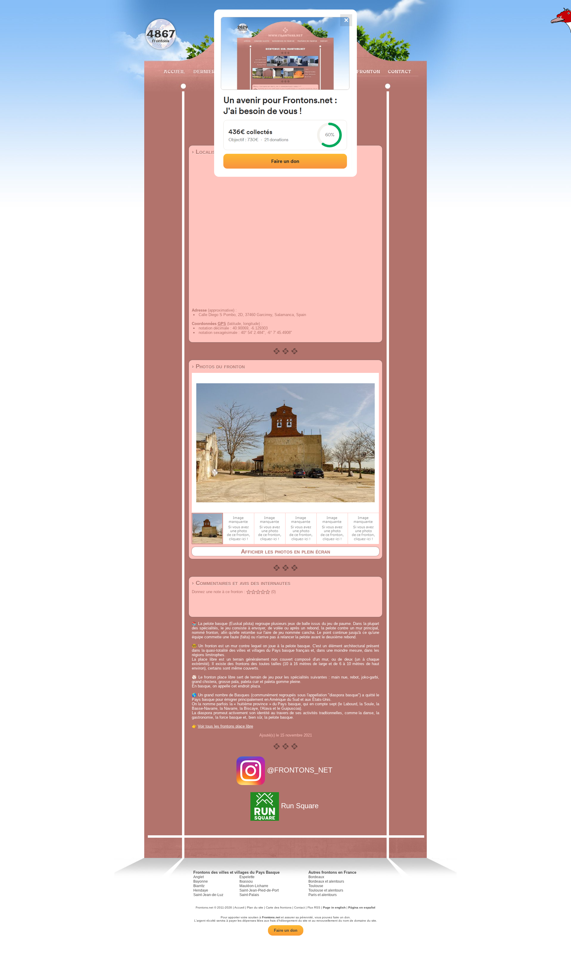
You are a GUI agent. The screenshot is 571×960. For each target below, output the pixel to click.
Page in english (334, 907)
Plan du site (255, 907)
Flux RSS (314, 907)
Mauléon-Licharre (253, 886)
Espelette (247, 877)
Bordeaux (316, 877)
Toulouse (315, 886)
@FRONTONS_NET (300, 770)
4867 (160, 33)
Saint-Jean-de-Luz (208, 895)
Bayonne (200, 881)
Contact (399, 71)
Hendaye (200, 890)
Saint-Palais (249, 895)
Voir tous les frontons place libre (225, 726)
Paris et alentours (322, 895)
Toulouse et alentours (325, 890)
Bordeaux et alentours (326, 881)
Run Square (300, 806)
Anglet (198, 877)
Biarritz (199, 886)
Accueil (174, 71)
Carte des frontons (278, 907)
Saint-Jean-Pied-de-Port (259, 890)
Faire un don (285, 930)
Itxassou (246, 881)
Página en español (361, 907)
